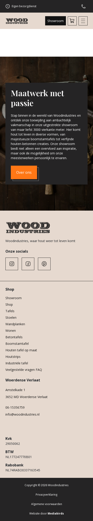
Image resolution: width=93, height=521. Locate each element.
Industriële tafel (16, 363)
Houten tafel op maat (21, 350)
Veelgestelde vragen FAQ (23, 369)
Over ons (24, 172)
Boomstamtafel (17, 343)
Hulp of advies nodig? (84, 6)
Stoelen (10, 317)
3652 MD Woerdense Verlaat (26, 397)
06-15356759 (15, 407)
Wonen (10, 330)
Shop (9, 304)
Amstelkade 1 (15, 390)
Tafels (9, 311)
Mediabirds (56, 513)
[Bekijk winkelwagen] (72, 20)
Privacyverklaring (46, 495)
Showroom (55, 21)
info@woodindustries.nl (22, 414)
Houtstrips (13, 356)
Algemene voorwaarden (46, 504)
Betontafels (14, 337)
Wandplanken (15, 324)
